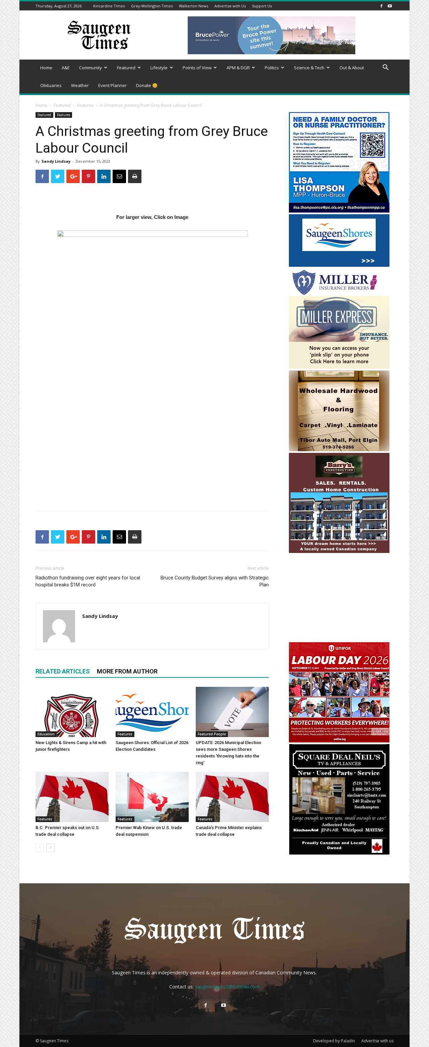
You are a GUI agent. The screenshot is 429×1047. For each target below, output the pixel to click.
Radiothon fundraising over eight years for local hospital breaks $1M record (88, 581)
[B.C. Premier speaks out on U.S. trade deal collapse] (72, 797)
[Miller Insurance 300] (339, 367)
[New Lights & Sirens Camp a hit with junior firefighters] (72, 712)
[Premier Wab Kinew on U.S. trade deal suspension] (152, 797)
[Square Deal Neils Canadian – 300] (339, 854)
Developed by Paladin (334, 1041)
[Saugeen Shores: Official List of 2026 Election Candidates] (152, 712)
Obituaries (51, 85)
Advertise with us (377, 1041)
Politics (272, 68)
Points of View (197, 68)
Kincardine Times (109, 5)
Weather (80, 85)
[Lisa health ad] (339, 211)
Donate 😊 (147, 85)
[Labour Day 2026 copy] (339, 740)
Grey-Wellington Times (152, 5)
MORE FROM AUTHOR (127, 671)
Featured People (212, 734)
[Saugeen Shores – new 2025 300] (339, 265)
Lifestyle (159, 68)
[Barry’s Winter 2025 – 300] (339, 551)
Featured (126, 68)
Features (85, 105)
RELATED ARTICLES (63, 671)
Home (46, 68)
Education (46, 734)
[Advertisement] (339, 598)
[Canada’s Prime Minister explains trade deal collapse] (232, 797)
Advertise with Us (230, 5)
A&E (66, 68)
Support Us (262, 5)
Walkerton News (193, 5)
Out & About (352, 68)
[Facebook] (381, 5)
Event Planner (112, 85)
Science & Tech (309, 68)
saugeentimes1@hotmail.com (227, 986)
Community (90, 68)
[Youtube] (389, 5)
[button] (385, 68)
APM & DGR (238, 68)
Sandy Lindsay (56, 161)
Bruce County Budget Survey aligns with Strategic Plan (215, 581)
